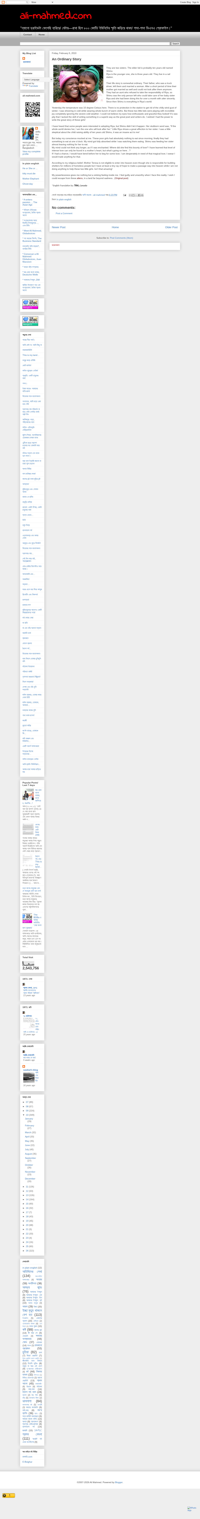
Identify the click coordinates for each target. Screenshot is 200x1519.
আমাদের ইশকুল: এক (34, 1295)
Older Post (171, 227)
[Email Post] (124, 195)
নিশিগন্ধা (36, 1375)
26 (27, 1250)
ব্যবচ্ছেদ (25, 638)
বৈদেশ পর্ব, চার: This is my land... (38, 861)
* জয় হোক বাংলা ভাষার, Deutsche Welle (31, 273)
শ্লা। (36, 1413)
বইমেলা (39, 1386)
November (30, 1172)
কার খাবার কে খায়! (29, 1057)
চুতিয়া (25, 1352)
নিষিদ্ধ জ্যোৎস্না (28, 1378)
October (29, 1165)
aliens (80, 178)
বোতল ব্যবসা (27, 643)
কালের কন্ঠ (38, 1330)
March (28, 1132)
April (27, 1136)
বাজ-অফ (31, 1389)
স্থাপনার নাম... (27, 553)
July (27, 1149)
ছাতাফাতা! (27, 62)
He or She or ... (30, 168)
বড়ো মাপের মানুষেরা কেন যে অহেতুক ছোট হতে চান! (31, 889)
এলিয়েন (35, 1321)
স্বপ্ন (24, 1421)
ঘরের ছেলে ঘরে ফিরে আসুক (32, 589)
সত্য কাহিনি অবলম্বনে (30, 1416)
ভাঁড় (23, 1398)
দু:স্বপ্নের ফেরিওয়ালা (34, 1369)
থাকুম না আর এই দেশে (32, 1366)
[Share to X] (136, 195)
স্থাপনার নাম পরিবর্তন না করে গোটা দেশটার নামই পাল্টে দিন (31, 412)
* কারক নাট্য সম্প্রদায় (30, 267)
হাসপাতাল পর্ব (27, 530)
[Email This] (130, 195)
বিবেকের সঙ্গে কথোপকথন (31, 396)
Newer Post (58, 227)
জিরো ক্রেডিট (32, 1355)
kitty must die (28, 173)
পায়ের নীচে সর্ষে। (28, 339)
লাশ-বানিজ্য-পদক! (29, 473)
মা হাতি (25, 623)
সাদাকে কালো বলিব (29, 1419)
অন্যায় (39, 1279)
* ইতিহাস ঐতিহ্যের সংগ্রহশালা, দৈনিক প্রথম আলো (31, 212)
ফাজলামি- (38, 1384)
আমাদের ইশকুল (36, 1292)
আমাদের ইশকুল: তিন (34, 1297)
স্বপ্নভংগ (34, 1421)
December (30, 1178)
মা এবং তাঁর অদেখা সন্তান (31, 628)
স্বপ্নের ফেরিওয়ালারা (30, 1424)
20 (27, 1225)
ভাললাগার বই (27, 1405)
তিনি (24, 520)
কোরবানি (25, 1336)
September (30, 1158)
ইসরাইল (25, 1318)
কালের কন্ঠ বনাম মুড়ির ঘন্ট (31, 479)
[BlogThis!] (133, 195)
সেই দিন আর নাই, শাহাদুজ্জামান (28, 559)
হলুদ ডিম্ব (26, 525)
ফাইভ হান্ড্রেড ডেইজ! (30, 370)
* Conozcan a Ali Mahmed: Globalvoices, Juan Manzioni (31, 258)
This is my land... (30, 355)
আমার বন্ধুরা (33, 1303)
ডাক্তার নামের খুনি (29, 710)
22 (27, 1233)
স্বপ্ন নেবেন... (27, 515)
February (29, 1125)
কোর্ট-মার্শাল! (26, 365)
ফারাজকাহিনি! (27, 350)
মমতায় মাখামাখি (32, 1407)
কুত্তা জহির (26, 725)
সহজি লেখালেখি (28, 1055)
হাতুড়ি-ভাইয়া (27, 502)
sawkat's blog (30, 1070)
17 (27, 1212)
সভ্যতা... (25, 584)
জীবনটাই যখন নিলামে (32, 1360)
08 (27, 1106)
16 (27, 1208)
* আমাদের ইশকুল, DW (31, 279)
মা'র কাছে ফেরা (27, 617)
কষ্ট (24, 1329)
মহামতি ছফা (26, 633)
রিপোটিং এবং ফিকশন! (30, 594)
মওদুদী (40, 1405)
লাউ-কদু (25, 1410)
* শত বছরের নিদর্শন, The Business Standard (32, 239)
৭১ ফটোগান (27, 1016)
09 (27, 1110)
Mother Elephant (30, 178)
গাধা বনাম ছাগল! (28, 715)
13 (27, 1195)
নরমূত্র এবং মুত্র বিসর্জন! (31, 543)
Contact (27, 34)
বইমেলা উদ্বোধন (28, 666)
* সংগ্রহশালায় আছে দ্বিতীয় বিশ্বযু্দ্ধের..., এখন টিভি (30, 223)
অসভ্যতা (25, 484)
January (29, 1118)
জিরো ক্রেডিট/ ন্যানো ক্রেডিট (30, 1358)
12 (27, 1191)
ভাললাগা (26, 1401)
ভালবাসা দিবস (34, 1398)
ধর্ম (27, 1371)
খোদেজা (39, 1342)
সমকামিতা (25, 579)
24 (27, 1242)
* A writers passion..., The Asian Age (29, 202)
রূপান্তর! (25, 599)
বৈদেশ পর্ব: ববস (29, 1392)
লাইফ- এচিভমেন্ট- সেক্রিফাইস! (28, 428)
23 (27, 1238)
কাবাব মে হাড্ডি (27, 497)
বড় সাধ (35, 1395)
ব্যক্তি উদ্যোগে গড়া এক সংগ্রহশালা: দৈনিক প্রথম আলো (31, 287)
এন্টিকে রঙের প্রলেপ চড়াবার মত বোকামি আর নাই (31, 445)
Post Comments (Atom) (121, 238)
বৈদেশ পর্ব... (26, 648)
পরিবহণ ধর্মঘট (27, 671)
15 (27, 1203)
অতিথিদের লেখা (32, 1271)
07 (27, 1102)
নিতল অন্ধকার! (27, 681)
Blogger (118, 1482)
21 (27, 1229)
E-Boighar (27, 1462)
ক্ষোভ (24, 1342)
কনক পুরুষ (33, 1326)
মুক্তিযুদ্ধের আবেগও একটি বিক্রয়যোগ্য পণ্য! (32, 611)
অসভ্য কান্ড (32, 1287)
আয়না (25, 1306)
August (28, 1154)
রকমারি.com (27, 1456)
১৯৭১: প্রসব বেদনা (32, 1432)
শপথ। (24, 383)
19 (27, 1221)
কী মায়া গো (33, 1333)
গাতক (29, 1345)
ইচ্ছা (35, 1306)
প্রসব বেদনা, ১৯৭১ (30, 987)
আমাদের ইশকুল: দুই (34, 1300)
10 (27, 1115)
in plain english (64, 199)
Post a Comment (64, 213)
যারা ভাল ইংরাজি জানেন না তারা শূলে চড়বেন (31, 462)
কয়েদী (24, 720)
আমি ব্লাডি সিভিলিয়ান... (31, 764)
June (27, 1145)
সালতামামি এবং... (28, 574)
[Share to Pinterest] (142, 195)
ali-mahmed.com (56, 16)
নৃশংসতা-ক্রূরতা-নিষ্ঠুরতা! (31, 676)
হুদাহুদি (24, 1430)
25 (27, 1246)
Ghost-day (27, 184)
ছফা (40, 1352)
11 (27, 1186)
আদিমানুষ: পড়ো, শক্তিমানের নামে (28, 420)
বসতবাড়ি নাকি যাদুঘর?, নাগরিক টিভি (31, 247)
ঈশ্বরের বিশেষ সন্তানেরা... (27, 752)
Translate (33, 86)
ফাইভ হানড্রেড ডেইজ (30, 759)
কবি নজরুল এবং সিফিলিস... (28, 739)
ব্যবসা (24, 1395)
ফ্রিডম (29, 1387)
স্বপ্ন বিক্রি (26, 468)
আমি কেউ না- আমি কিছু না (32, 345)
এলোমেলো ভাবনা (28, 1324)
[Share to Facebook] (139, 195)
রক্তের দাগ (26, 605)
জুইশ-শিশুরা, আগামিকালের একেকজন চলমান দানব (31, 436)
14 (27, 1199)
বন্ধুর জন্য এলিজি (28, 360)
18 (27, 1216)
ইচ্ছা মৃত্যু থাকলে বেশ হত (32, 1312)
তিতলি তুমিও (33, 1363)
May (27, 1141)
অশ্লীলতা (32, 1283)
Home (42, 34)
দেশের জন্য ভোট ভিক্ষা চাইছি (37, 829)
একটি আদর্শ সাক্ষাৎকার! (30, 746)
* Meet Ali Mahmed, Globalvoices (32, 232)
